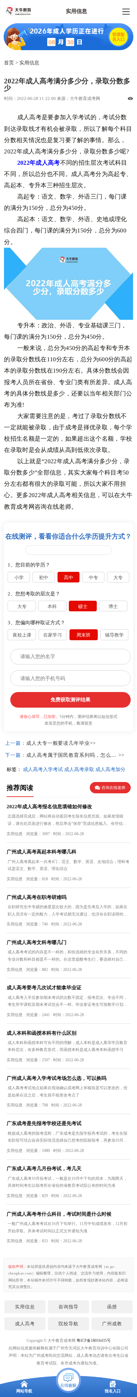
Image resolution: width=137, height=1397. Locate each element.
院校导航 (68, 1323)
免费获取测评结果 (70, 699)
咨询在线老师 (113, 787)
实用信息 (29, 62)
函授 (112, 1306)
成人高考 (25, 1323)
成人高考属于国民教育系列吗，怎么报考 (72, 754)
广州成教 (112, 1323)
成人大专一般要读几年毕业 (58, 743)
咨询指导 (68, 1306)
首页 (9, 62)
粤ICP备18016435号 (93, 1340)
